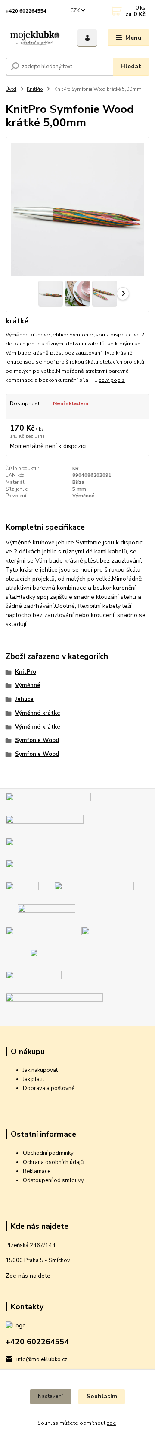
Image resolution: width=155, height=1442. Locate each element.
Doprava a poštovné (48, 1088)
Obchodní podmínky (48, 1153)
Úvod (11, 89)
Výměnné (27, 685)
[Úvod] (35, 38)
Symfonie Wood (37, 740)
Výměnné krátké (37, 713)
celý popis (112, 380)
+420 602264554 (26, 11)
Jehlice (24, 699)
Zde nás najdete (28, 1276)
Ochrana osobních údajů (53, 1162)
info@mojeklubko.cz (42, 1359)
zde (111, 1423)
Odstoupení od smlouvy (53, 1180)
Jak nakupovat (40, 1070)
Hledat (131, 66)
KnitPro (35, 89)
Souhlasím (102, 1396)
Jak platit (33, 1079)
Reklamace (36, 1171)
